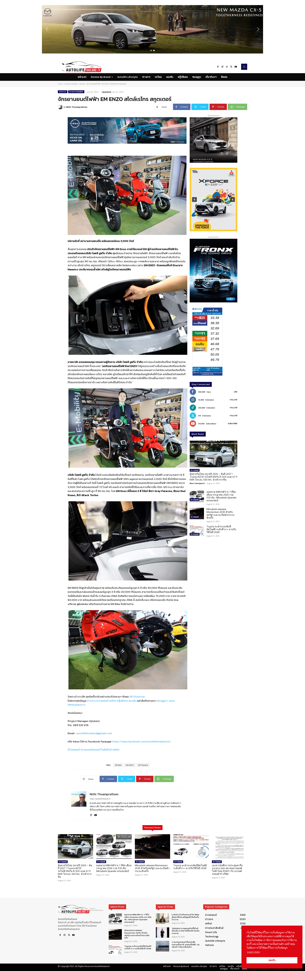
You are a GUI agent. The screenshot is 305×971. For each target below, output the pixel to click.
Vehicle (82, 84)
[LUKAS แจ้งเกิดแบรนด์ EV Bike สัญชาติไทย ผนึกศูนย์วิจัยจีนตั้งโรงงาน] (162, 918)
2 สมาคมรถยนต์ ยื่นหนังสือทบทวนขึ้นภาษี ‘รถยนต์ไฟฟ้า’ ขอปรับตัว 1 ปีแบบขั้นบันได (186, 945)
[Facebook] (218, 67)
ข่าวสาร (91, 701)
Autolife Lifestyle (70, 84)
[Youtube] (236, 67)
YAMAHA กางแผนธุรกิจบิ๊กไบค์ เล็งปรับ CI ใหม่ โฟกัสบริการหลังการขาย (186, 931)
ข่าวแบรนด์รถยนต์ (91, 749)
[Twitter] (231, 67)
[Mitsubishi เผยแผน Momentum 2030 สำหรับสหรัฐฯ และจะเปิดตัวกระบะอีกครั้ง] (197, 513)
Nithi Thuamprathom (76, 107)
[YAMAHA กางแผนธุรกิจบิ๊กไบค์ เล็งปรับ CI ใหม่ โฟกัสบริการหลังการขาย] (162, 932)
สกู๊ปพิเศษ (122, 701)
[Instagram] (222, 67)
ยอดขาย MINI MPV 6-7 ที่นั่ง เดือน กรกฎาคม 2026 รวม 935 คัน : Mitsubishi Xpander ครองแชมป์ (222, 496)
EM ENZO (130, 765)
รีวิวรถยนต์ (74, 749)
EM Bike (118, 765)
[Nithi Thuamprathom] (61, 107)
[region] (152, 29)
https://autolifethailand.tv (100, 799)
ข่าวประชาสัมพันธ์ (76, 92)
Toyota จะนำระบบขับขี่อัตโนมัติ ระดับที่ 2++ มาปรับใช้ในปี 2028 (221, 529)
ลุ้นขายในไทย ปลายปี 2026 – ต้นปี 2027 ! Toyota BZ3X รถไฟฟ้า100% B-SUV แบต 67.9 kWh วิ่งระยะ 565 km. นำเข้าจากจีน (213, 476)
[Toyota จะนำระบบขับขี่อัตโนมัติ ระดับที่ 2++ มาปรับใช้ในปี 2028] (197, 531)
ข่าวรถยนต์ (102, 701)
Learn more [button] (253, 952)
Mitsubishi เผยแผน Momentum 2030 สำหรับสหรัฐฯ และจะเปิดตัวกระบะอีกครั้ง (221, 513)
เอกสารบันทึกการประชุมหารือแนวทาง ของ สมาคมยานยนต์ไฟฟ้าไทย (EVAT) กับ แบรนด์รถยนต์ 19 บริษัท (227, 869)
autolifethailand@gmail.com (94, 733)
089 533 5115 (80, 725)
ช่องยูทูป (161, 701)
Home (60, 84)
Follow (233, 400)
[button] (152, 29)
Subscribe (232, 423)
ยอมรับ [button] (272, 960)
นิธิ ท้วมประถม (137, 696)
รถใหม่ (112, 701)
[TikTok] (227, 67)
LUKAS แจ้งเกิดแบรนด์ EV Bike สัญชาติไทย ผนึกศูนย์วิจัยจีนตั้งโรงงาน (185, 917)
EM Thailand (143, 765)
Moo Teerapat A (197, 483)
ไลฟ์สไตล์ (106, 749)
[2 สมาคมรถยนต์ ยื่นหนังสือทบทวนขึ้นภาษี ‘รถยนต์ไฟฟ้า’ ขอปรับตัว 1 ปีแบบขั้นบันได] (162, 946)
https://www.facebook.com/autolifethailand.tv (141, 741)
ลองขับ (132, 701)
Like (235, 392)
